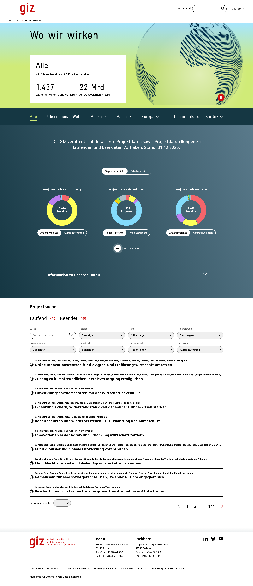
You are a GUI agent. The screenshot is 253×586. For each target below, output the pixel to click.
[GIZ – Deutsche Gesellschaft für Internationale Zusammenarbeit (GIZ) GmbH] (27, 9)
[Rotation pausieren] (221, 97)
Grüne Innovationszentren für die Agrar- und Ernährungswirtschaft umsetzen (103, 364)
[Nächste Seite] (221, 506)
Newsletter (127, 568)
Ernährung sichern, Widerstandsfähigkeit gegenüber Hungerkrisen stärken (101, 406)
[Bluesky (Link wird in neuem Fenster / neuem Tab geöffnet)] (213, 540)
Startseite (14, 20)
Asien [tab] (122, 116)
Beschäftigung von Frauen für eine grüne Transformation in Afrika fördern (101, 491)
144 (211, 506)
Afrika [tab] (96, 116)
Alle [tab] (33, 116)
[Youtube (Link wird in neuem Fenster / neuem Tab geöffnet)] (220, 540)
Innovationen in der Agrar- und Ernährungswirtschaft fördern (89, 434)
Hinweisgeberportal (104, 568)
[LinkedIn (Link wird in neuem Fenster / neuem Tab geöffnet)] (205, 540)
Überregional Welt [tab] (64, 116)
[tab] (42, 319)
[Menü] (11, 9)
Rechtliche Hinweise (77, 568)
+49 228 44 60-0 (114, 552)
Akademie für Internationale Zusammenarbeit (56, 576)
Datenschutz (54, 568)
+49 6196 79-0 (153, 552)
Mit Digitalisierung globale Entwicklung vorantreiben (81, 449)
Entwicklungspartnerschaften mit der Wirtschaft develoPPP (87, 392)
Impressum (36, 568)
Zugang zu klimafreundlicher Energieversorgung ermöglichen (89, 378)
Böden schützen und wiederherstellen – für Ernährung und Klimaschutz (97, 420)
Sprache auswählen (238, 9)
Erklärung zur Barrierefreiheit (169, 568)
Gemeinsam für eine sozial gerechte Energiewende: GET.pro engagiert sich (99, 477)
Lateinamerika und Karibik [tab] (193, 116)
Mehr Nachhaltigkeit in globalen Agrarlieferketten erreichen (88, 463)
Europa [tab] (148, 116)
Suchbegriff (184, 8)
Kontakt (142, 568)
